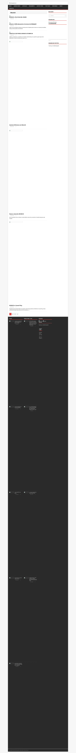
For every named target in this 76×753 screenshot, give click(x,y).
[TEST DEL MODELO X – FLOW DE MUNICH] (11, 488)
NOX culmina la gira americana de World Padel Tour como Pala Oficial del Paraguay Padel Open (33, 323)
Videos (61, 5)
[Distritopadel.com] (38, 3)
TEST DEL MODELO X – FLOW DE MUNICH (18, 407)
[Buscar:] (57, 16)
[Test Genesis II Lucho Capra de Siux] (11, 659)
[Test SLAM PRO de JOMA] (11, 574)
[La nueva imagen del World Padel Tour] (26, 574)
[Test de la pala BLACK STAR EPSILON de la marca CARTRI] (11, 403)
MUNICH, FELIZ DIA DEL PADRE (17, 17)
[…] (26, 38)
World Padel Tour (28, 318)
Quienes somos (17, 5)
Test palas (47, 5)
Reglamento (32, 5)
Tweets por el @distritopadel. (54, 45)
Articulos (24, 5)
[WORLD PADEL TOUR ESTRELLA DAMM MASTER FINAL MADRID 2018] (26, 659)
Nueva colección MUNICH (16, 214)
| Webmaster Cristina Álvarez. (24, 750)
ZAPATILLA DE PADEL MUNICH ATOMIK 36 (21, 33)
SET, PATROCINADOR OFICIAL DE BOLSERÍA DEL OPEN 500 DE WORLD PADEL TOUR (32, 408)
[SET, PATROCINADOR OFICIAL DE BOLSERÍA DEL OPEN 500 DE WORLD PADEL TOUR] (26, 488)
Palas (10, 318)
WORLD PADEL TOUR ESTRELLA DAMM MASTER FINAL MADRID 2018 (33, 579)
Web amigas (54, 5)
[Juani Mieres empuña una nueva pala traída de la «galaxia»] (11, 745)
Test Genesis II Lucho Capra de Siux (18, 578)
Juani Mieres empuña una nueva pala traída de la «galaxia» (18, 664)
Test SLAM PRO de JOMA (18, 493)
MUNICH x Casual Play (15, 305)
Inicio (10, 5)
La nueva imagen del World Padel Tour (32, 493)
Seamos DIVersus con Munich (17, 125)
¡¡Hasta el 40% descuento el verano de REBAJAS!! (22, 24)
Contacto (11, 8)
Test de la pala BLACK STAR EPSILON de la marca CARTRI (18, 322)
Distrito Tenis (40, 5)
